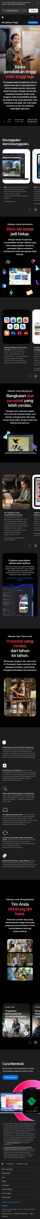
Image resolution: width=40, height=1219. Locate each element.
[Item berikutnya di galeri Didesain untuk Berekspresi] (36, 546)
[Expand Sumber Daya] (16, 1020)
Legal (31, 1213)
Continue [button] (33, 11)
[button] (14, 10)
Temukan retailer (7, 1202)
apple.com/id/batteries (13, 1142)
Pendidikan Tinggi (10, 22)
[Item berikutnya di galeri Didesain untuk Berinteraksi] (36, 376)
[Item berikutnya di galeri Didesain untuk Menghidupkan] (36, 1042)
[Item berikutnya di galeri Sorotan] (36, 210)
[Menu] (37, 17)
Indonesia (4, 1205)
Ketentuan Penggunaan (21, 1213)
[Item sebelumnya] (4, 121)
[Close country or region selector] (38, 3)
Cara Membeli (33, 22)
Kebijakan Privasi (7, 1213)
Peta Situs (5, 1216)
